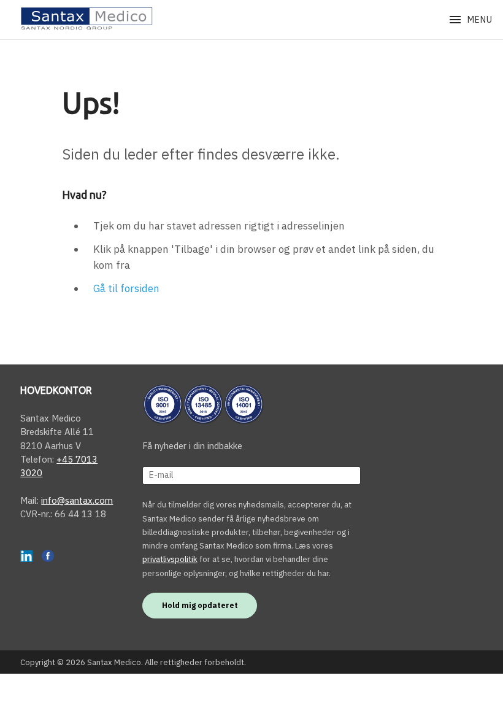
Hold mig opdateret (200, 605)
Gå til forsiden (126, 288)
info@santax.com (77, 500)
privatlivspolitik (170, 559)
